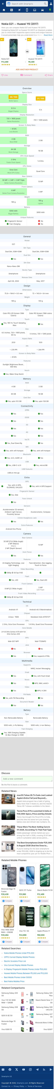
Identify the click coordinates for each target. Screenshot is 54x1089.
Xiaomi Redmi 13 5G (45, 890)
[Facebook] (9, 1069)
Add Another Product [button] (27, 69)
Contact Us (6, 1086)
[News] (11, 10)
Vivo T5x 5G (24, 931)
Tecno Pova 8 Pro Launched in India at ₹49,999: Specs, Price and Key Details (34, 812)
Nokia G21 (5, 59)
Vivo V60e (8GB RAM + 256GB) (7, 931)
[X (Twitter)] (16, 1069)
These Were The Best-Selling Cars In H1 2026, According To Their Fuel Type (34, 828)
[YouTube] (23, 1069)
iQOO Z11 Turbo (25, 890)
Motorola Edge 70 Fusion (8, 890)
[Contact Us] (3, 1069)
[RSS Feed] (44, 1069)
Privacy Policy (19, 1086)
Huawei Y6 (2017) (35, 59)
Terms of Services (35, 1086)
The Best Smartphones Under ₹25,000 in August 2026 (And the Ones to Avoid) (34, 844)
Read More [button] (48, 35)
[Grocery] (50, 10)
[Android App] (50, 1069)
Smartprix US (7, 1076)
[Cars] (42, 10)
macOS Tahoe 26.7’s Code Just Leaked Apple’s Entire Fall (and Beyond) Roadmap (34, 797)
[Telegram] (37, 1069)
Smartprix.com (22, 1083)
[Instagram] (30, 1069)
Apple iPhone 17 (43, 931)
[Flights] (19, 10)
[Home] (4, 10)
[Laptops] (35, 10)
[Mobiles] (27, 10)
